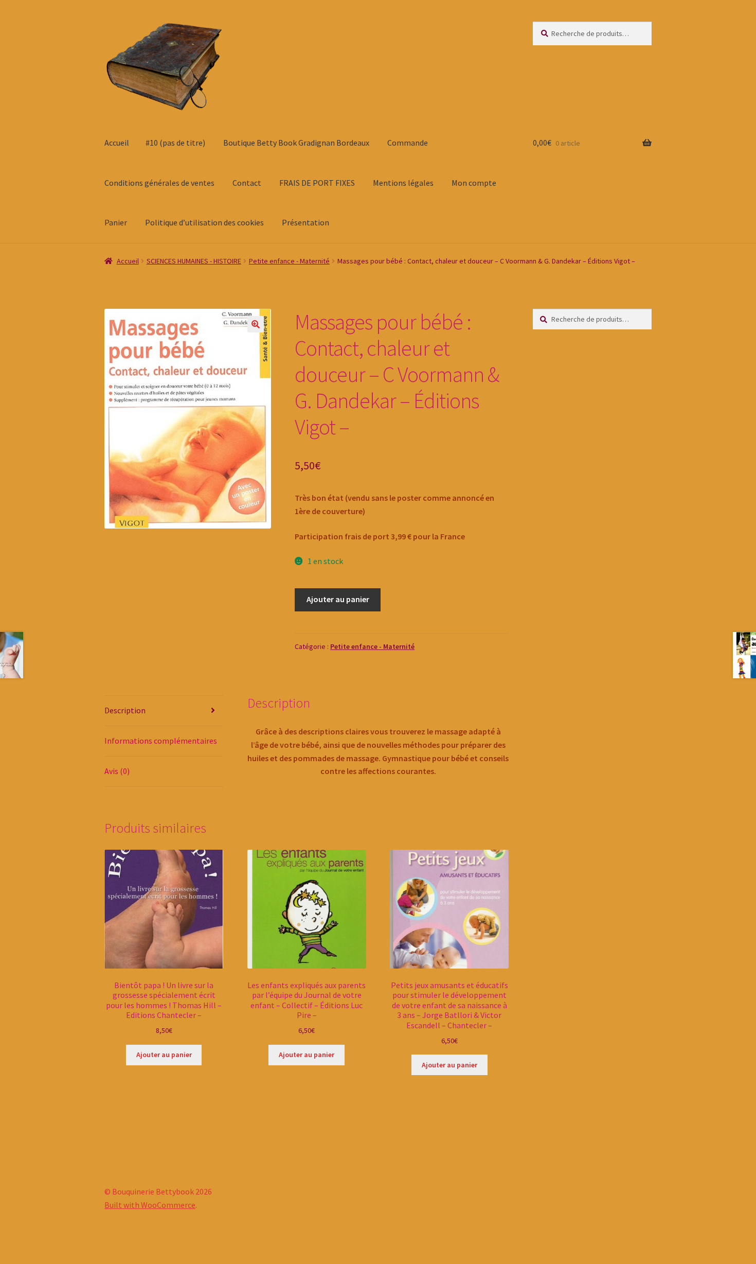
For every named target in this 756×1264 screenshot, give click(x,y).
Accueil (116, 142)
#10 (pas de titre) (175, 142)
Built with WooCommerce (149, 1205)
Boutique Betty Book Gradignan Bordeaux (296, 142)
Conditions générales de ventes (159, 183)
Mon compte (474, 183)
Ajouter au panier (338, 599)
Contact (246, 183)
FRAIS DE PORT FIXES (317, 183)
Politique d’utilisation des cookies (204, 222)
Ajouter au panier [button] (164, 1054)
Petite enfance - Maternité (289, 261)
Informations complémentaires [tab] (160, 740)
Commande (407, 142)
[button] (255, 324)
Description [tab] (125, 710)
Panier (115, 222)
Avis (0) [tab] (117, 771)
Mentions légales (403, 183)
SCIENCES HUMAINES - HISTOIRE (194, 261)
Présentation (305, 222)
